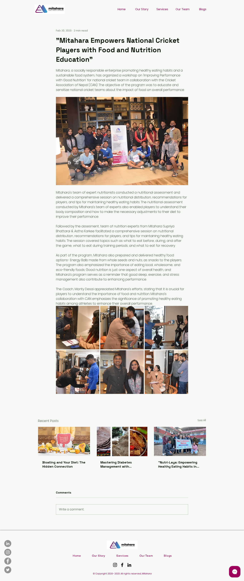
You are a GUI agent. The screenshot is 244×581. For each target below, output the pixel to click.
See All (202, 420)
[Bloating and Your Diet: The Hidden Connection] (64, 441)
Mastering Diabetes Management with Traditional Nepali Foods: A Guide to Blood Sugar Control (121, 464)
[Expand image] (77, 327)
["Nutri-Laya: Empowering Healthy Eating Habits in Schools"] (180, 441)
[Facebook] (7, 561)
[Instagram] (7, 552)
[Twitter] (7, 569)
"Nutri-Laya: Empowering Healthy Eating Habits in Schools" (177, 464)
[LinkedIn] (7, 543)
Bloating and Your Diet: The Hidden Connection (63, 464)
